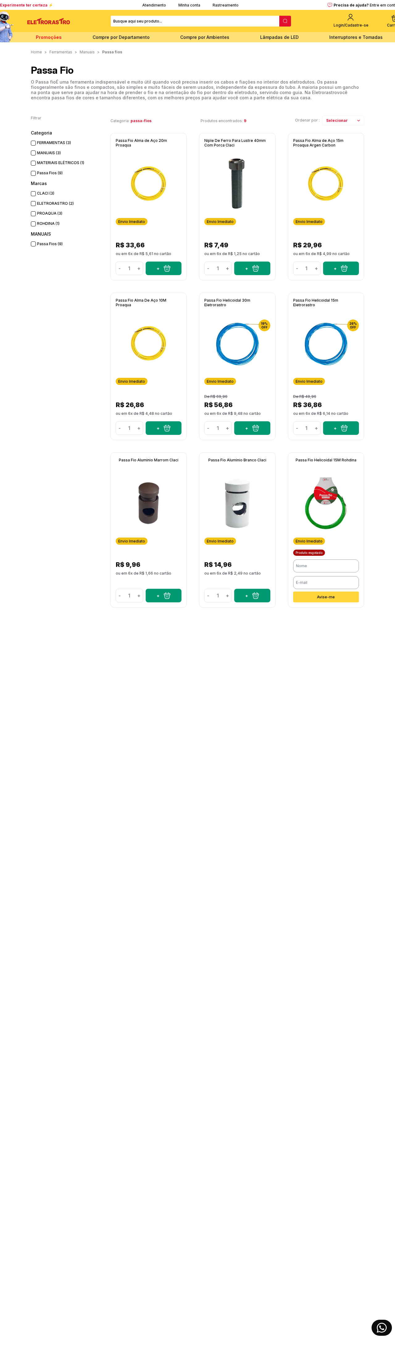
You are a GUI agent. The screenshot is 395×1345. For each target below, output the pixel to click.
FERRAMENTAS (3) (54, 142)
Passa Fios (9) (50, 173)
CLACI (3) (45, 193)
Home (36, 52)
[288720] (252, 428)
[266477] (163, 268)
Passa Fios (112, 52)
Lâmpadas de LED (279, 37)
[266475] (163, 428)
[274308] (252, 595)
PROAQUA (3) (49, 213)
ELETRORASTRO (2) (55, 203)
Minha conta (189, 5)
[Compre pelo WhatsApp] (382, 1328)
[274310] (163, 595)
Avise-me (326, 597)
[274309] (252, 268)
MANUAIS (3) (49, 153)
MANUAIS (87, 52)
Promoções (49, 37)
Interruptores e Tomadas (356, 37)
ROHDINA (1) (48, 223)
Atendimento (154, 5)
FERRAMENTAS (60, 52)
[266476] (341, 268)
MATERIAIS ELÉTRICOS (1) (60, 162)
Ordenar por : (307, 120)
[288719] (341, 428)
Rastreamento (226, 5)
